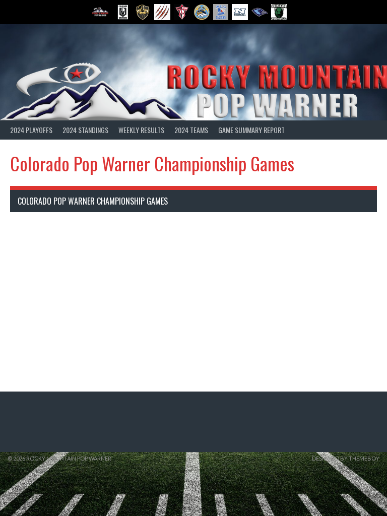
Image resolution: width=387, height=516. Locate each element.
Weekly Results (141, 129)
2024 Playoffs (31, 129)
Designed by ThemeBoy (345, 458)
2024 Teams (191, 129)
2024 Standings (85, 129)
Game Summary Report (251, 129)
